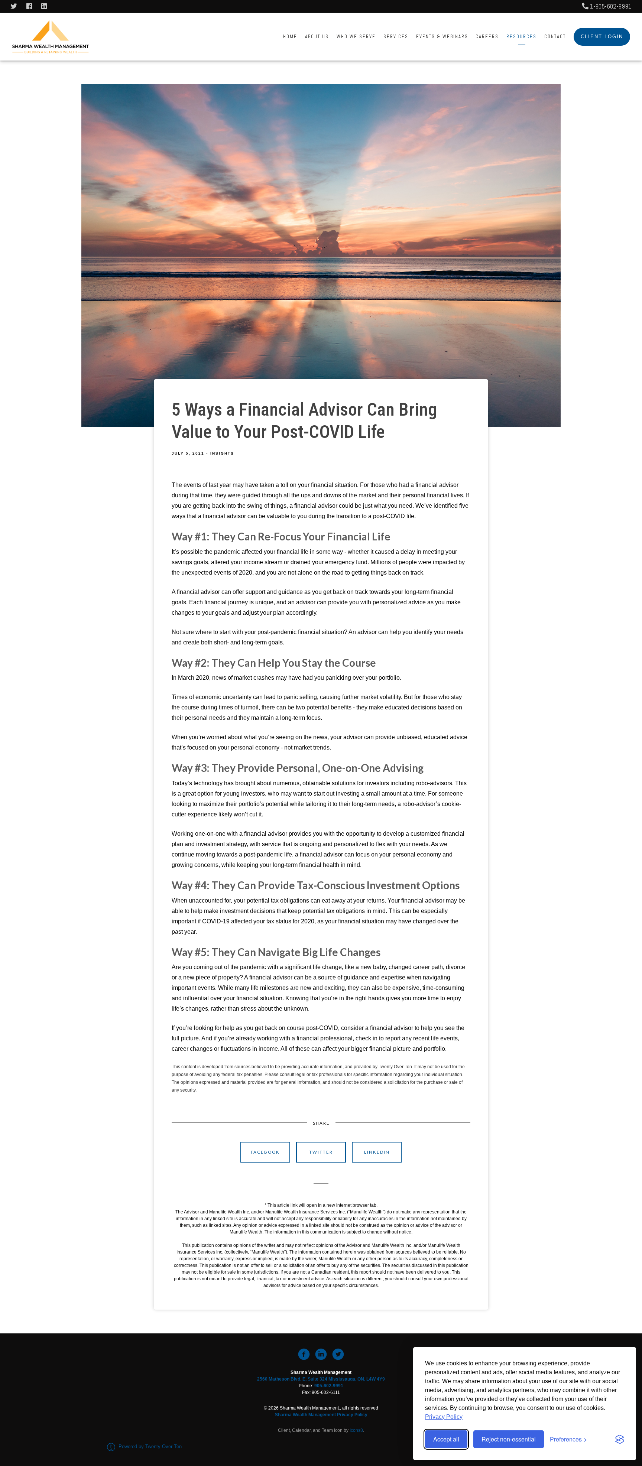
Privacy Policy (444, 1417)
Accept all (446, 1439)
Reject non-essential (509, 1439)
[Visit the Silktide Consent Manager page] (619, 1439)
